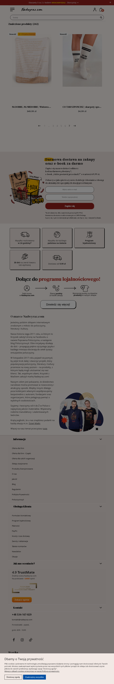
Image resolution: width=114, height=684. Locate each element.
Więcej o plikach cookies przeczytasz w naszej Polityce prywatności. (32, 671)
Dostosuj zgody (13, 677)
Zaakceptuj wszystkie (34, 677)
